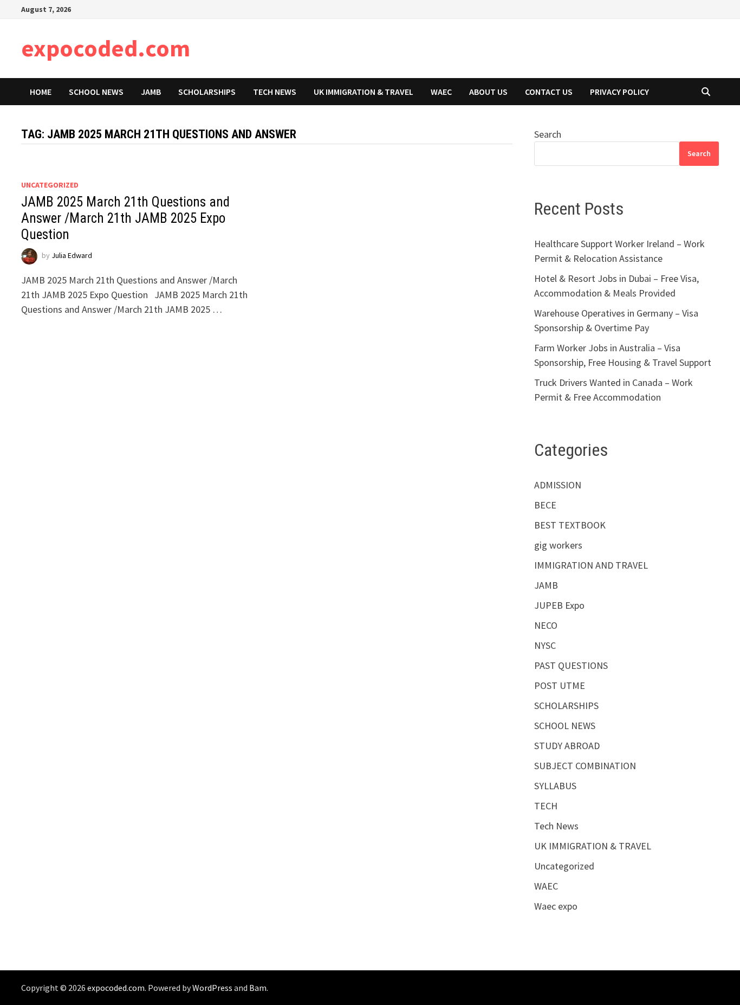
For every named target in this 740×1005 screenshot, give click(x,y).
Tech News (274, 91)
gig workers (558, 545)
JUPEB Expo (559, 605)
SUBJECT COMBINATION (585, 765)
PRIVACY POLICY (619, 91)
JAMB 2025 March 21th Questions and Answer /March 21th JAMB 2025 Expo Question (125, 218)
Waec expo (555, 906)
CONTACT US (549, 91)
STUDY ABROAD (567, 745)
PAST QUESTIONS (571, 665)
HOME (40, 91)
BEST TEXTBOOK (570, 525)
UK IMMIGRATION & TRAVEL (363, 91)
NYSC (545, 645)
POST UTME (559, 685)
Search (547, 134)
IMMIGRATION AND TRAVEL (591, 565)
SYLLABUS (555, 785)
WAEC (441, 91)
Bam (258, 987)
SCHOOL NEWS (96, 91)
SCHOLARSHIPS (207, 91)
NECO (545, 625)
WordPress (212, 987)
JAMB (151, 91)
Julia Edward (71, 256)
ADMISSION (557, 485)
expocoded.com (105, 48)
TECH (545, 806)
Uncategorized (50, 185)
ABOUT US (488, 91)
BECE (545, 505)
